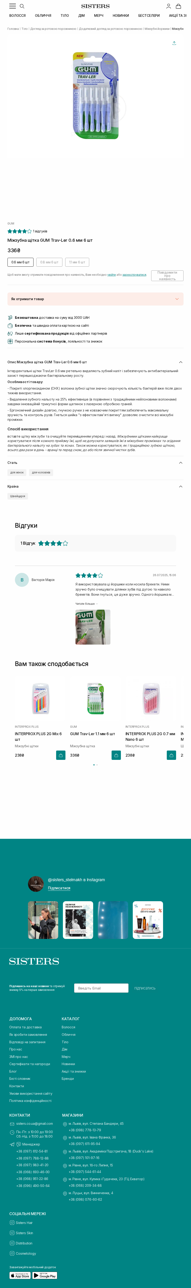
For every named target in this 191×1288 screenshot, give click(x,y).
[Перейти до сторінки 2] (97, 764)
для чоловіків (41, 472)
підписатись (145, 988)
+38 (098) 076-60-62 (85, 1199)
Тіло (65, 1042)
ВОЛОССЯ (17, 15)
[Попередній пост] (36, 920)
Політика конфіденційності (30, 1101)
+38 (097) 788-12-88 (32, 1158)
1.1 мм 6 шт (77, 262)
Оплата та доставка (25, 1027)
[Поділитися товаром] (174, 43)
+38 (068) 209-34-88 (85, 1185)
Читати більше (85, 603)
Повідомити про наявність (167, 275)
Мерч (66, 1057)
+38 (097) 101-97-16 (84, 1158)
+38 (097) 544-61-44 (85, 1172)
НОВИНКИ (121, 15)
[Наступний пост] (155, 920)
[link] (178, 6)
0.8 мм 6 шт (49, 262)
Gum (10, 223)
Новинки (68, 1064)
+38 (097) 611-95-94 (84, 1144)
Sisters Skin (24, 1233)
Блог (13, 1071)
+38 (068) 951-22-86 (32, 1179)
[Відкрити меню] (12, 6)
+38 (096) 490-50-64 (33, 1186)
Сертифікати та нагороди (29, 1064)
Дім (65, 1049)
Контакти (16, 1086)
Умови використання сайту (30, 1093)
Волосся (68, 1027)
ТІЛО (65, 15)
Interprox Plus (27, 726)
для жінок (17, 472)
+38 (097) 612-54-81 (32, 1151)
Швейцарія (17, 496)
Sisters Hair (24, 1223)
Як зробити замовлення (28, 1035)
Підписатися (59, 888)
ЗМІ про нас (18, 1057)
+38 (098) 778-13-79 (85, 1130)
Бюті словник (19, 1079)
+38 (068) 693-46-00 (33, 1172)
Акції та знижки (74, 1071)
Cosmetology (26, 1253)
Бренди (68, 1079)
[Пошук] (22, 6)
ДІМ (81, 15)
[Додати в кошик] (60, 755)
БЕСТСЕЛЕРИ (149, 15)
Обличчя (68, 1035)
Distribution (24, 1243)
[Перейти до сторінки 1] (94, 764)
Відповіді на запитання (27, 1042)
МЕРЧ (98, 15)
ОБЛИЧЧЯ (43, 15)
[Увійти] (168, 6)
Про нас (15, 1049)
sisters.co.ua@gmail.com (34, 1123)
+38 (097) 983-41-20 (32, 1165)
